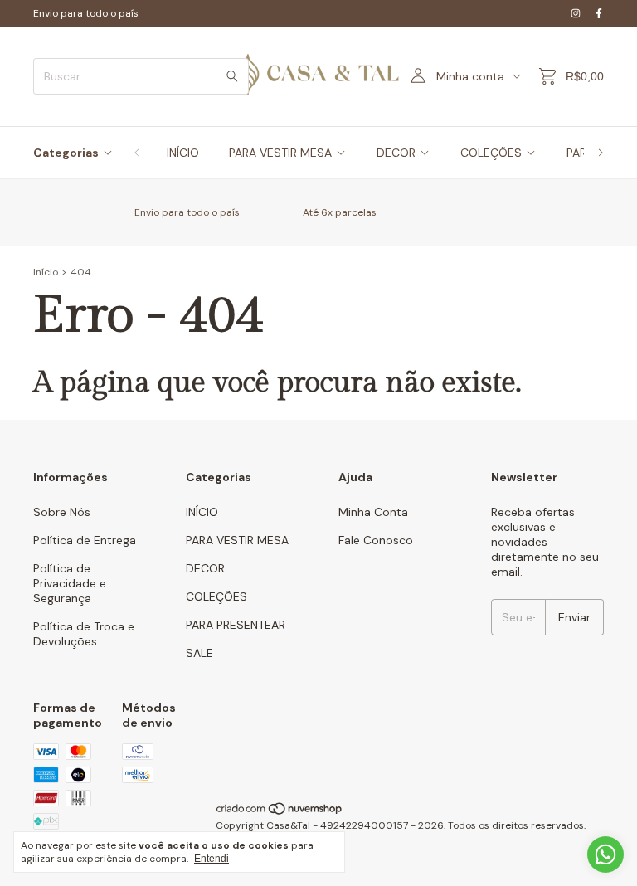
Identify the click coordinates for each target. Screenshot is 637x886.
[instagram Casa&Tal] (576, 13)
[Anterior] (136, 152)
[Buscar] (232, 76)
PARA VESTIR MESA (280, 152)
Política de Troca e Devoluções (83, 634)
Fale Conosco (375, 540)
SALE (199, 652)
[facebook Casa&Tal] (599, 13)
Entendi (211, 858)
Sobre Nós (61, 511)
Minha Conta (373, 511)
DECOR (396, 152)
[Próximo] (600, 152)
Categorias (66, 152)
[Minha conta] (418, 76)
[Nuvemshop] (280, 812)
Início (45, 272)
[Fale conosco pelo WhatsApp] (605, 854)
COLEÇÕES (491, 152)
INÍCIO (183, 152)
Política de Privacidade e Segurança (69, 583)
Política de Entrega (84, 540)
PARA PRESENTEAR (235, 624)
